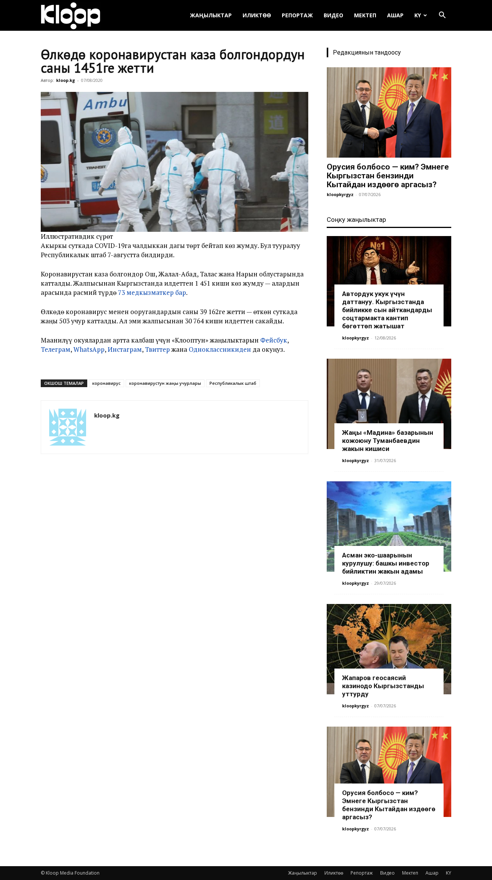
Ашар (395, 15)
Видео (333, 15)
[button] (442, 16)
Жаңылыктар (211, 15)
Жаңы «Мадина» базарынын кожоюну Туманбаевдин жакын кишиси (387, 440)
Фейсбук (273, 340)
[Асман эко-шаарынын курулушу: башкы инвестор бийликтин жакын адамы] (389, 526)
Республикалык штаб (232, 383)
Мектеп (365, 15)
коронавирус (106, 383)
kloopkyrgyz (340, 194)
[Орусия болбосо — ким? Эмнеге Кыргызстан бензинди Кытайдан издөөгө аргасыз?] (389, 112)
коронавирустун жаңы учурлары (165, 383)
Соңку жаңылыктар (356, 219)
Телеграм (55, 349)
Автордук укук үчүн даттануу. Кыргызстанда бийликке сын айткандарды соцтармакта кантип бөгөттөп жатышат (387, 310)
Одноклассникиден (220, 349)
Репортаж (297, 15)
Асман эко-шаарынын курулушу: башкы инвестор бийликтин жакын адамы (385, 563)
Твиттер (157, 349)
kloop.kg (65, 80)
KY (417, 15)
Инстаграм (125, 349)
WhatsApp (89, 349)
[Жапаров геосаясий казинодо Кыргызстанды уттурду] (389, 649)
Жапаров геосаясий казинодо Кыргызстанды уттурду (383, 686)
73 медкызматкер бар (152, 292)
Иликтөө (257, 15)
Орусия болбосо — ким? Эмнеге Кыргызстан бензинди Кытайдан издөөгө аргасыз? (388, 175)
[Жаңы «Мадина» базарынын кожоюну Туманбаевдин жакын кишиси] (389, 404)
